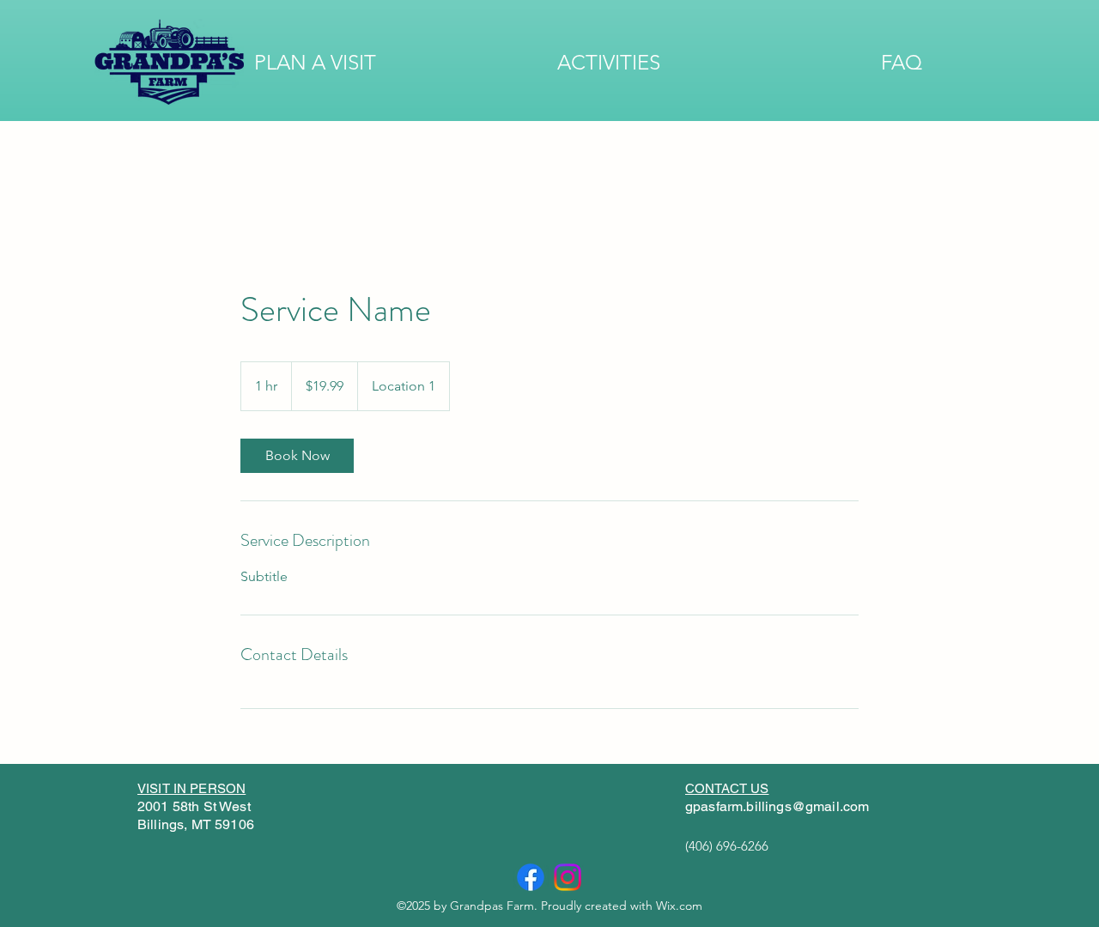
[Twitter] (568, 877)
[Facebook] (531, 877)
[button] (315, 62)
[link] (297, 456)
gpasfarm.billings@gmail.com (777, 806)
